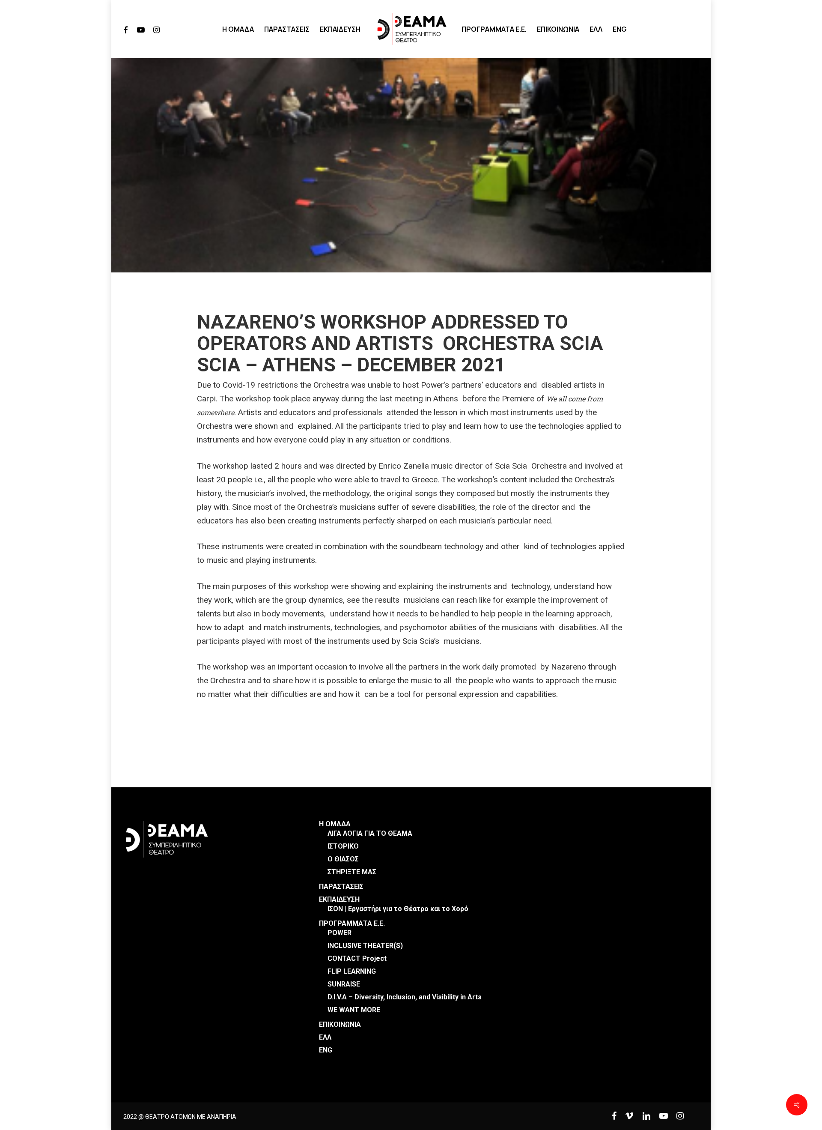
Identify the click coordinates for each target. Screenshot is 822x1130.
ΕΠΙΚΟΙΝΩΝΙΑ (340, 1024)
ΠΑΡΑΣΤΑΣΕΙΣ (341, 886)
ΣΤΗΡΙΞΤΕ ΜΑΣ (352, 872)
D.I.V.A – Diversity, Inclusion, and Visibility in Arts (405, 997)
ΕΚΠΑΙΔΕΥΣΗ (339, 899)
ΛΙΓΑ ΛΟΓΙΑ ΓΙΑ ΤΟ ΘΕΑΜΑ (370, 833)
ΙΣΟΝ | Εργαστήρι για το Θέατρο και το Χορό (398, 909)
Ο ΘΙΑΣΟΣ (343, 859)
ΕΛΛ (325, 1037)
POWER (339, 933)
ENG (325, 1050)
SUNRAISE (344, 984)
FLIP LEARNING (352, 971)
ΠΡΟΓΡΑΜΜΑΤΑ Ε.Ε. (352, 923)
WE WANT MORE (354, 1010)
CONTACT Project (357, 958)
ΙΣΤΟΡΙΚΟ (343, 846)
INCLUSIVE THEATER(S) (365, 946)
